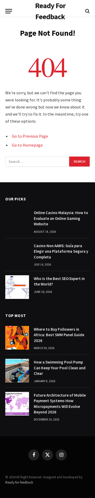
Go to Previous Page (30, 136)
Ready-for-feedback (19, 482)
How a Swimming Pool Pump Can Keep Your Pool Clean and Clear (60, 368)
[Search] (87, 11)
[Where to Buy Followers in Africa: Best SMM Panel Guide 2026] (17, 338)
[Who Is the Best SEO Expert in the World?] (17, 287)
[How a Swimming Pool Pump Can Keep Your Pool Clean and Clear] (17, 370)
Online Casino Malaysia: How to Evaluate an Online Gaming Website (61, 218)
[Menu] (8, 11)
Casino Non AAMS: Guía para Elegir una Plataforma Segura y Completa (61, 251)
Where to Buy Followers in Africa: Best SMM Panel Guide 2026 (59, 335)
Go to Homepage (27, 145)
